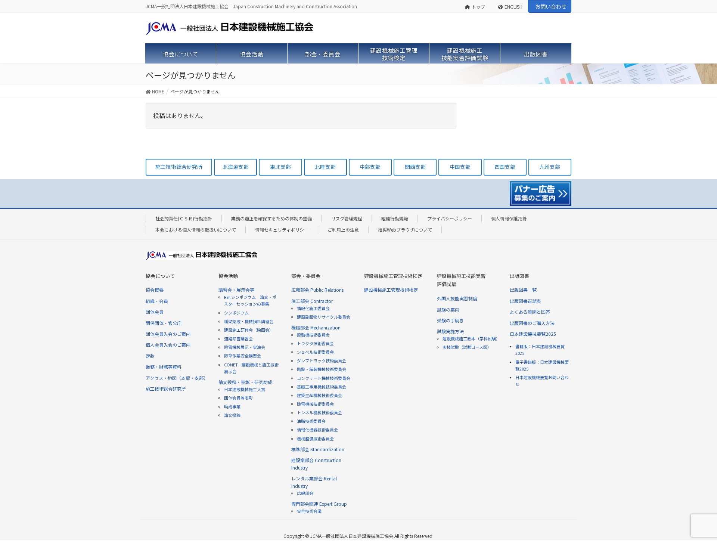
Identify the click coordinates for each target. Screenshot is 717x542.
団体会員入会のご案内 (168, 334)
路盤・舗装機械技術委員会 (321, 369)
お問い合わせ (551, 6)
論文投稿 (232, 415)
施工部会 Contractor (312, 301)
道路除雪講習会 (238, 338)
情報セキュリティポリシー (281, 229)
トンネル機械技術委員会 (319, 412)
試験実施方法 (450, 331)
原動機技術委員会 (313, 335)
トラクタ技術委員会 (315, 343)
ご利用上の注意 (343, 229)
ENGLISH (513, 6)
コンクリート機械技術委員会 (323, 378)
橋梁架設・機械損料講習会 (248, 321)
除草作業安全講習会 (242, 356)
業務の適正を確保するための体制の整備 (271, 218)
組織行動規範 (394, 218)
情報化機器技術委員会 (317, 430)
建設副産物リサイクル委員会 (323, 317)
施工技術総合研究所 (166, 388)
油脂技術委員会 (311, 421)
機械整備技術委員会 (315, 439)
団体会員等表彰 (238, 398)
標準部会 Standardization (317, 449)
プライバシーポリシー (449, 218)
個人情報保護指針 (509, 218)
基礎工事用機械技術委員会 (321, 387)
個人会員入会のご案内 (168, 344)
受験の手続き (450, 320)
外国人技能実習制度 (457, 298)
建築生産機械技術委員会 (319, 395)
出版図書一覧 (523, 290)
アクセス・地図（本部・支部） (177, 378)
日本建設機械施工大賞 (244, 389)
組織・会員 (157, 301)
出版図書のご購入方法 (532, 323)
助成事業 (232, 406)
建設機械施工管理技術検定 (391, 290)
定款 (150, 356)
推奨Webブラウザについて (405, 229)
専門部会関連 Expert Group (319, 504)
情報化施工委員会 (313, 308)
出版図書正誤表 (525, 301)
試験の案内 (448, 309)
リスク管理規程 (346, 218)
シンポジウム (236, 313)
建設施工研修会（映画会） (248, 330)
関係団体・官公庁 (163, 323)
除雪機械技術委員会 (315, 404)
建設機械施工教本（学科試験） (471, 338)
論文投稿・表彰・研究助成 (245, 382)
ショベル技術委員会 (315, 352)
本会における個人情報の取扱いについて (195, 229)
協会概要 (155, 290)
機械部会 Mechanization (316, 327)
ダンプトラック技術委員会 (321, 360)
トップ (478, 6)
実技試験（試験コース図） (467, 347)
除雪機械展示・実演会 (244, 347)
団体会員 (155, 312)
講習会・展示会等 (236, 290)
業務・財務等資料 (163, 366)
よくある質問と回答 (530, 312)
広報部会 (305, 493)
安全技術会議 (309, 511)
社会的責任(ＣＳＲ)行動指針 (183, 218)
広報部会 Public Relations (317, 290)
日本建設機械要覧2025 (533, 334)
